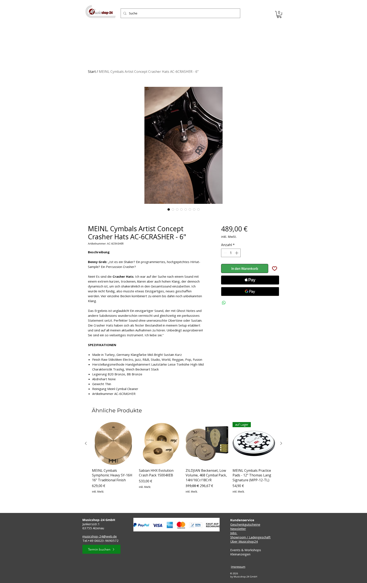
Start (92, 71)
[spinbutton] (231, 253)
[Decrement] (225, 253)
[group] (183, 460)
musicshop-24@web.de (99, 536)
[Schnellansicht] (113, 443)
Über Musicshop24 (244, 541)
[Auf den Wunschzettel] (274, 268)
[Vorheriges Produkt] (85, 443)
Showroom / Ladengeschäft (250, 537)
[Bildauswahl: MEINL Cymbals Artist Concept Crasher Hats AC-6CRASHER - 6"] (169, 209)
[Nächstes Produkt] (281, 443)
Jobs (233, 533)
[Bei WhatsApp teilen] (223, 302)
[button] (279, 14)
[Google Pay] (250, 291)
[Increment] (237, 253)
